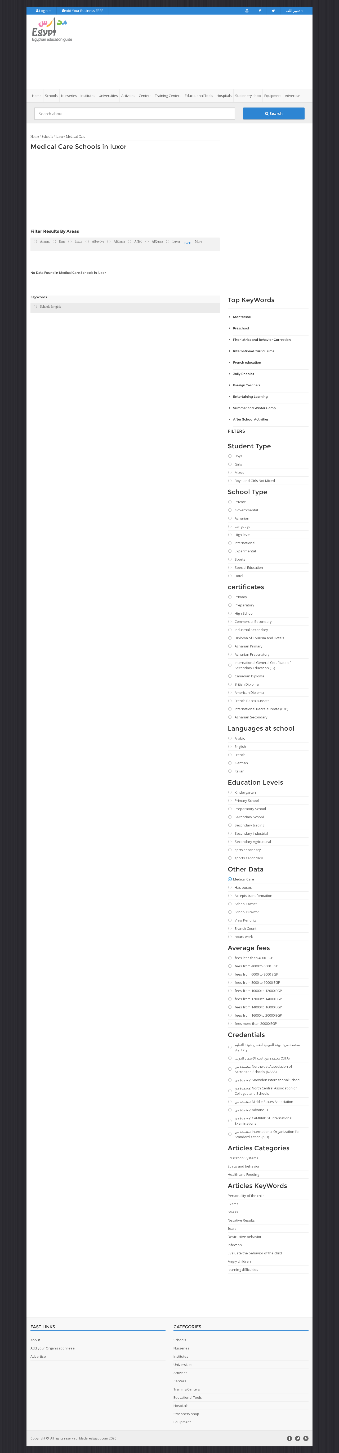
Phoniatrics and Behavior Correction (262, 340)
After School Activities (251, 419)
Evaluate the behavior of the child (255, 1253)
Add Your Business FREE (84, 10)
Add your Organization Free (52, 1348)
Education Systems (243, 1158)
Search (276, 113)
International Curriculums (253, 351)
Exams (233, 1203)
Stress (233, 1212)
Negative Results (241, 1220)
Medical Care (75, 136)
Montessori (242, 317)
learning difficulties (243, 1269)
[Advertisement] (199, 52)
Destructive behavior (244, 1236)
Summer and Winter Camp (254, 408)
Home (37, 95)
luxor (59, 136)
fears (232, 1228)
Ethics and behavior (244, 1166)
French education (247, 362)
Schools (47, 136)
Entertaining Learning (250, 397)
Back (187, 243)
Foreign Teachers (246, 385)
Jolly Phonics (243, 374)
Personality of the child (246, 1195)
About (35, 1340)
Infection (235, 1244)
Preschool (241, 328)
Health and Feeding (243, 1174)
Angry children (239, 1261)
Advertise (292, 95)
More (198, 241)
